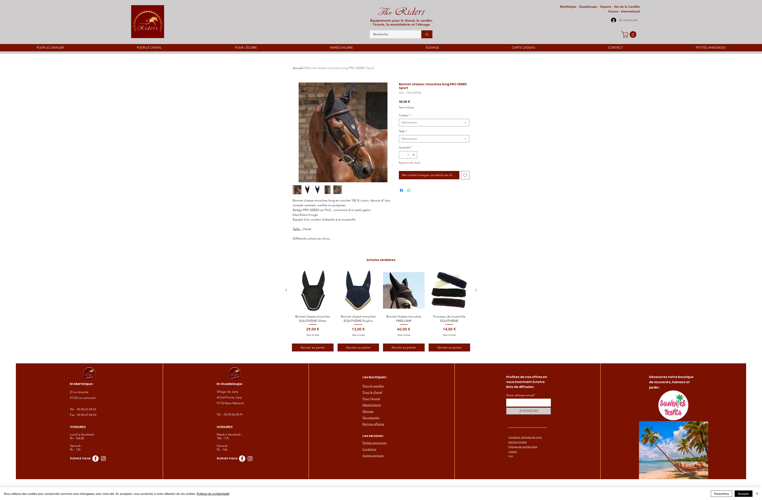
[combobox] (434, 122)
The (384, 12)
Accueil (298, 68)
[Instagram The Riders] (103, 458)
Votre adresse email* (520, 395)
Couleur (405, 115)
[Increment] (414, 154)
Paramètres (721, 494)
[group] (381, 310)
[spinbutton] (408, 154)
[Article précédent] (286, 290)
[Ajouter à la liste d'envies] (465, 175)
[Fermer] (757, 493)
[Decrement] (401, 154)
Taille (403, 131)
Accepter (743, 494)
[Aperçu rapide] (313, 290)
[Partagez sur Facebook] (401, 190)
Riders (407, 11)
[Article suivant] (475, 290)
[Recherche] (426, 34)
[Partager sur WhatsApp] (409, 190)
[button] (630, 34)
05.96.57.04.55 (86, 409)
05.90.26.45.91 (233, 414)
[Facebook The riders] (95, 458)
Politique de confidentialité (213, 494)
